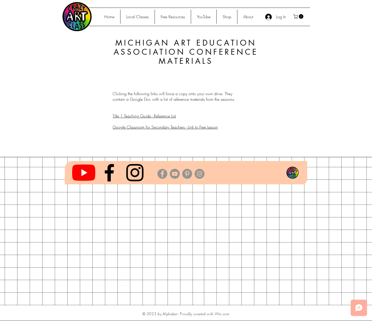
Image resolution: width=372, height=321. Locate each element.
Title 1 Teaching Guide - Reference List (144, 116)
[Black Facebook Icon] (109, 172)
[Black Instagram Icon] (135, 172)
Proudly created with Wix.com (205, 313)
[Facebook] (162, 174)
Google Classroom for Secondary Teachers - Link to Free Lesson (165, 127)
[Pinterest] (187, 174)
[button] (298, 16)
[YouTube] (83, 172)
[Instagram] (199, 174)
